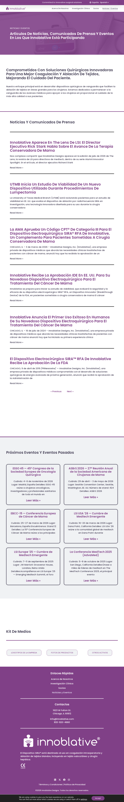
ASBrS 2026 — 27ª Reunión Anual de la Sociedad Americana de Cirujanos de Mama (91, 472)
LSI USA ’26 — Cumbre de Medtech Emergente (91, 515)
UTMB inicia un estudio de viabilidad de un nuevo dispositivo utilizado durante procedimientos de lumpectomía (55, 188)
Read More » (16, 167)
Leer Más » (33, 500)
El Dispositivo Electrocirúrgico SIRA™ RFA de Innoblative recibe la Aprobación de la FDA (60, 360)
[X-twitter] (60, 780)
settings (84, 799)
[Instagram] (69, 780)
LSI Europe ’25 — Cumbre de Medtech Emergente (33, 553)
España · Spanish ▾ (100, 2)
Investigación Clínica (81, 8)
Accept (98, 798)
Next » (70, 391)
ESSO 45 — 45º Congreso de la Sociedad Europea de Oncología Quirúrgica (33, 472)
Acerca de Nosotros (60, 8)
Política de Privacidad (74, 784)
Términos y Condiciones (50, 784)
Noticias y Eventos (110, 8)
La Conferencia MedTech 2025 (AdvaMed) (91, 553)
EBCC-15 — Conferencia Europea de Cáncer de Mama (33, 515)
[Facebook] (64, 780)
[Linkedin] (55, 780)
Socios (96, 8)
